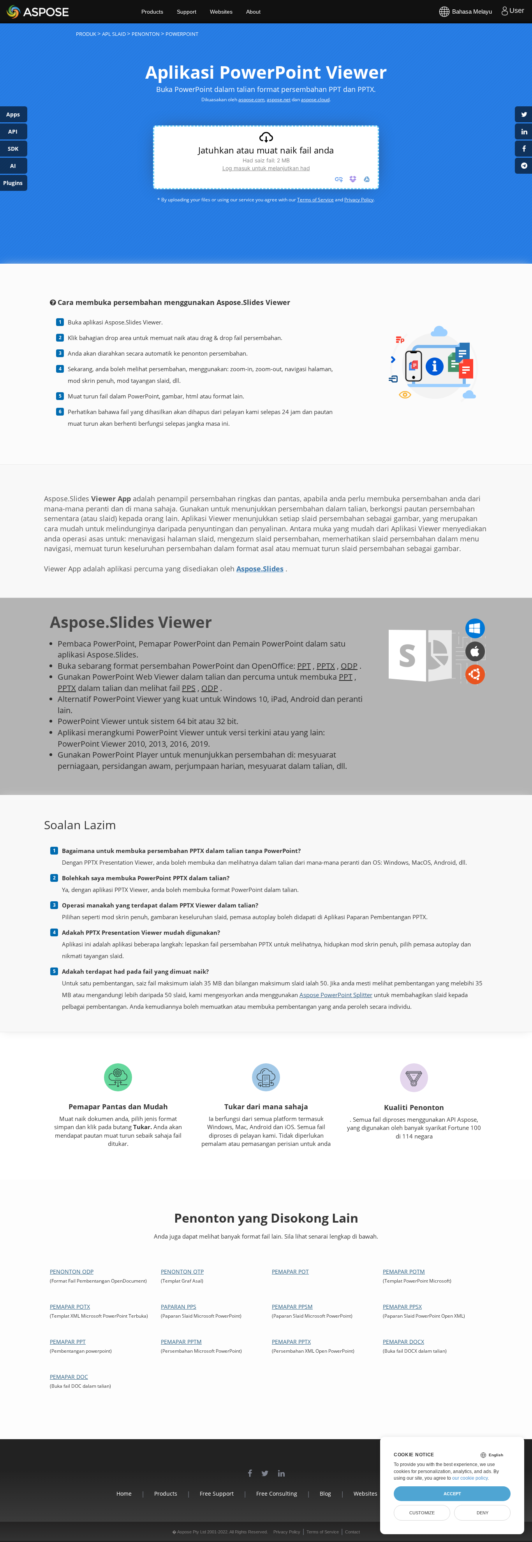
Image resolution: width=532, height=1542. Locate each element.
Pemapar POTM (404, 1271)
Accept (452, 1493)
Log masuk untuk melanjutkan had (266, 168)
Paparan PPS (178, 1306)
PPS (189, 688)
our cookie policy (470, 1478)
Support (186, 12)
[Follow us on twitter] (265, 1469)
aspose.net (279, 99)
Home (124, 1493)
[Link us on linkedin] (281, 1469)
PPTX (326, 666)
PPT (304, 666)
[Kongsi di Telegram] (523, 166)
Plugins (13, 183)
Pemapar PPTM (181, 1341)
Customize (422, 1512)
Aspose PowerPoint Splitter (335, 995)
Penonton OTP (182, 1271)
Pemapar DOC (69, 1376)
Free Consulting (276, 1493)
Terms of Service (315, 199)
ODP (349, 666)
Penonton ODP (71, 1271)
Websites (221, 12)
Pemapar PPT (68, 1341)
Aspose (15, 11)
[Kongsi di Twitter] (523, 114)
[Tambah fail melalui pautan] (339, 179)
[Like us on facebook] (250, 1469)
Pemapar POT (290, 1271)
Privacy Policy (358, 199)
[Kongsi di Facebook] (523, 149)
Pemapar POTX (70, 1306)
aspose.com (251, 99)
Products (152, 12)
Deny (482, 1512)
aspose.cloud (315, 99)
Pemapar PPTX (291, 1341)
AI (13, 165)
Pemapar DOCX (403, 1341)
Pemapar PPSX (402, 1306)
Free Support (217, 1493)
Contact (352, 1532)
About (253, 12)
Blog (325, 1493)
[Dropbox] (353, 179)
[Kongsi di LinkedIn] (523, 131)
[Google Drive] (367, 179)
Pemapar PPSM (292, 1306)
